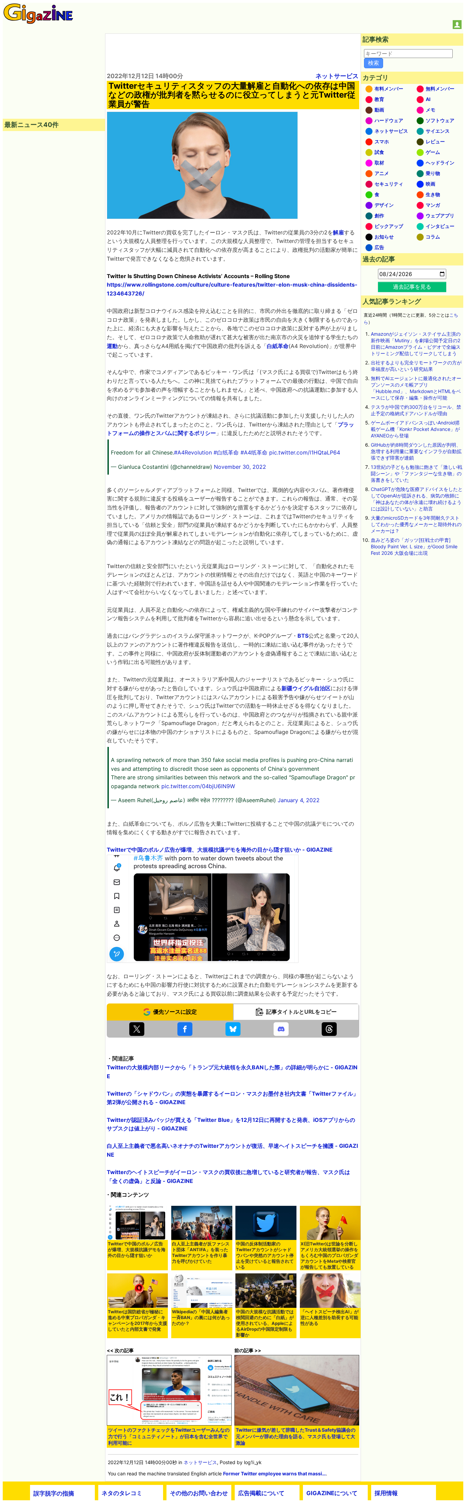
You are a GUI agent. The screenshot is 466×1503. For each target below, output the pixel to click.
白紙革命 (278, 346)
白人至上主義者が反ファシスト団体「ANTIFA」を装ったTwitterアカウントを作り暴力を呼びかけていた (201, 1252)
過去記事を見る (412, 286)
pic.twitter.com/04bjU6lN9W (198, 786)
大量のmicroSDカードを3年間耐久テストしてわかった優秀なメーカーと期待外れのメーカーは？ (416, 524)
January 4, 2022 (299, 800)
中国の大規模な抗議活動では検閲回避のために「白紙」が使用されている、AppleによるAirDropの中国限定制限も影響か (265, 1323)
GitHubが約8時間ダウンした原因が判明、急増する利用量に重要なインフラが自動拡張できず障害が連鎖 (416, 451)
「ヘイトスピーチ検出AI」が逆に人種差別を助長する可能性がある (330, 1317)
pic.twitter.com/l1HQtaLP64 (304, 452)
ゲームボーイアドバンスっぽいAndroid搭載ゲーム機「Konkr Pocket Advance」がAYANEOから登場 (415, 429)
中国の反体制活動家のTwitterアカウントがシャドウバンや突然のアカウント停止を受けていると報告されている (265, 1255)
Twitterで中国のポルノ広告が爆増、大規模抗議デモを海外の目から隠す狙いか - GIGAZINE (220, 849)
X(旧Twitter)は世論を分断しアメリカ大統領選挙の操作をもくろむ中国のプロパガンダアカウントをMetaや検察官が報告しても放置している (329, 1255)
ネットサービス (337, 76)
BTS (302, 635)
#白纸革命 (226, 452)
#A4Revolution (193, 452)
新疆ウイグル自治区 (306, 688)
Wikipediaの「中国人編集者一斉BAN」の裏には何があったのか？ (201, 1317)
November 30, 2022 (240, 466)
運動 (112, 346)
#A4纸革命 (254, 452)
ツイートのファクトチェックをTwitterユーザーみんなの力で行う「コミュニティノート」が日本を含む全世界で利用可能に (169, 1436)
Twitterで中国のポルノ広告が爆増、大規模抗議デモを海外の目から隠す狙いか (136, 1249)
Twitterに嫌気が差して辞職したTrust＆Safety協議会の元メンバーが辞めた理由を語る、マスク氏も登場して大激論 (295, 1436)
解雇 (338, 232)
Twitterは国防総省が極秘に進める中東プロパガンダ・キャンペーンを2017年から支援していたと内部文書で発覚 (137, 1320)
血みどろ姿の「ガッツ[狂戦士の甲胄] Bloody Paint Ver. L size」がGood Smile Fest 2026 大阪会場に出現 (414, 546)
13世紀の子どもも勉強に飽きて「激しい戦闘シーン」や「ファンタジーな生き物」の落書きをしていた (416, 473)
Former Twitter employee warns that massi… (274, 1473)
